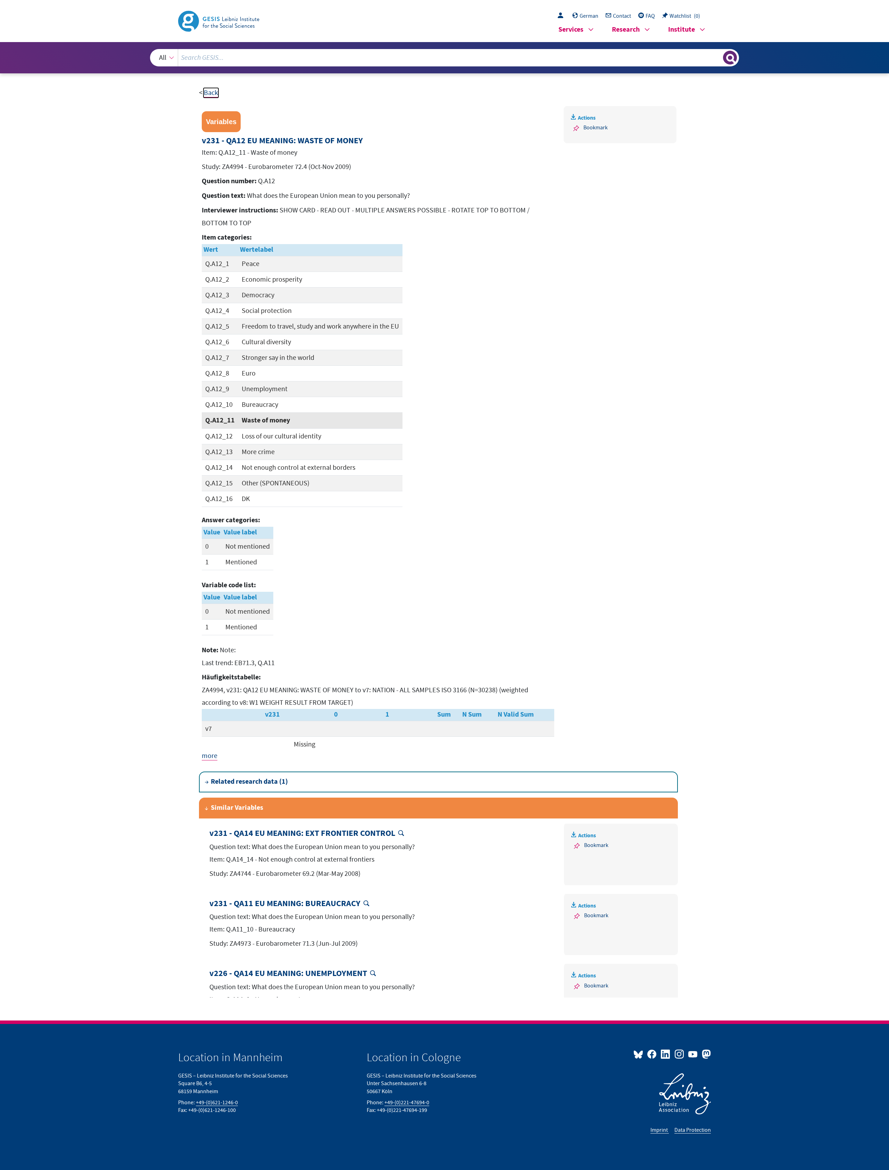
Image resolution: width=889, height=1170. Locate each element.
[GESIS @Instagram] (679, 1054)
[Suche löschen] (717, 57)
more (209, 755)
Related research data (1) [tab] (249, 781)
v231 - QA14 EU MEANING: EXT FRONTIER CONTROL (302, 833)
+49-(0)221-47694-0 (406, 1102)
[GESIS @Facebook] (652, 1054)
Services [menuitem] (570, 29)
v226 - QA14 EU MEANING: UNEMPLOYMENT (288, 973)
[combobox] (444, 57)
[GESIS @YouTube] (693, 1054)
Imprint (659, 1130)
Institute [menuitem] (681, 29)
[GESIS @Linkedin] (666, 1054)
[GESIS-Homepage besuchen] (219, 20)
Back (211, 92)
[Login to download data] (562, 16)
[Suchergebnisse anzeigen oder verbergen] (730, 57)
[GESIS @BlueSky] (640, 1054)
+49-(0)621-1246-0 (217, 1102)
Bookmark (595, 127)
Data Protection (692, 1130)
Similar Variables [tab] (237, 808)
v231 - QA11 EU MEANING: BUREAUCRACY (284, 904)
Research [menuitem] (626, 29)
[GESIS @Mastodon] (705, 1054)
